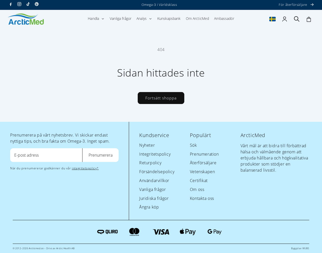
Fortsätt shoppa (161, 97)
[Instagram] (19, 4)
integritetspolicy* (85, 168)
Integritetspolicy (155, 154)
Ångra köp (149, 207)
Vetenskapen (202, 171)
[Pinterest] (37, 4)
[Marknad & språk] (272, 19)
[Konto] (284, 19)
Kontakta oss (202, 198)
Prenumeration (204, 154)
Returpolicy (150, 163)
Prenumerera (101, 155)
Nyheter (147, 145)
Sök (193, 145)
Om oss (197, 189)
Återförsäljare (203, 163)
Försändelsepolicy (156, 171)
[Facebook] (11, 4)
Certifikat (199, 180)
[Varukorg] (308, 19)
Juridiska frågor (154, 198)
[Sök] (296, 19)
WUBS (305, 248)
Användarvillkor (154, 180)
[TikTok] (28, 4)
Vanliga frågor (152, 189)
